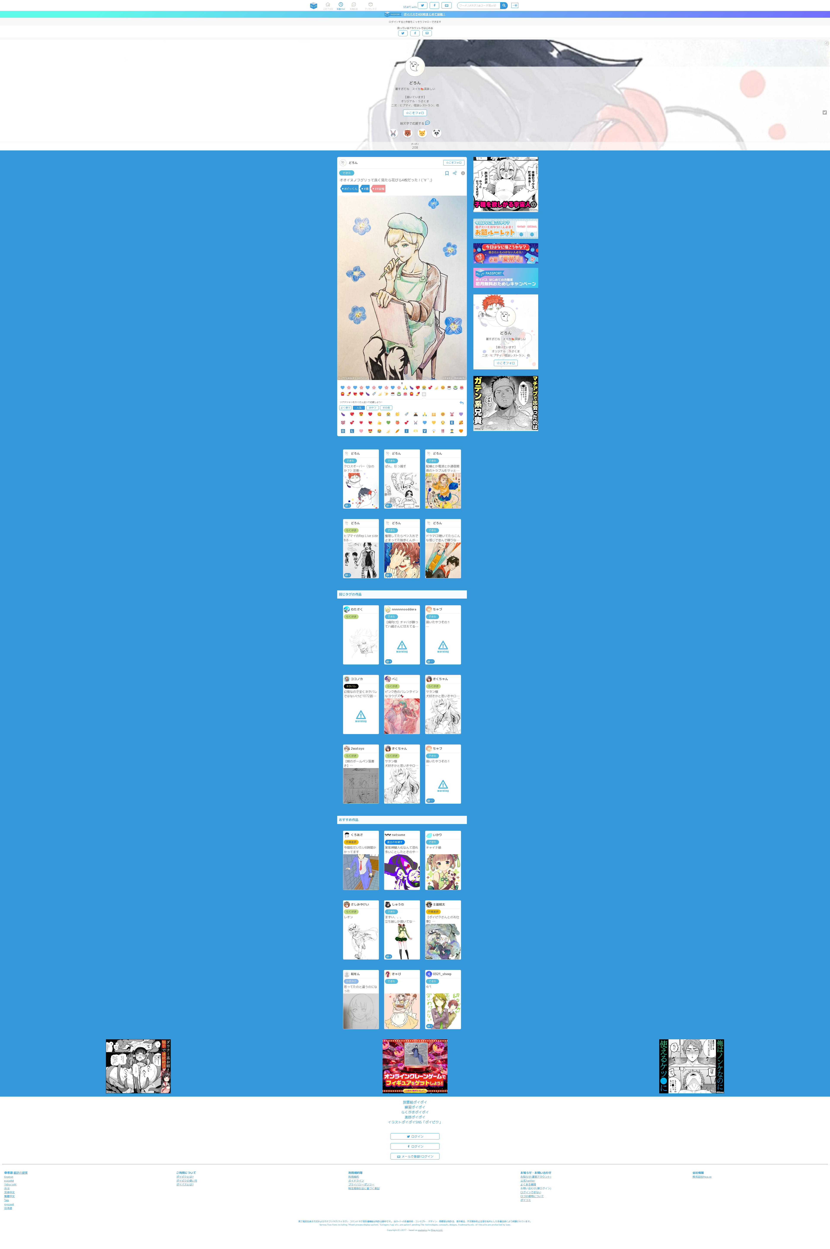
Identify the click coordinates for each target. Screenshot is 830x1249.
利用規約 (353, 1177)
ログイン (416, 1136)
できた (347, 173)
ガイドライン (356, 1180)
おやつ (372, 407)
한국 (7, 1188)
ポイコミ (525, 1200)
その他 (386, 407)
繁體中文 (9, 1196)
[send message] (427, 123)
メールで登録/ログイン (417, 1156)
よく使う (345, 407)
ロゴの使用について (532, 1196)
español (9, 1180)
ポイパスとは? (185, 1184)
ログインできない (530, 1192)
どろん (415, 83)
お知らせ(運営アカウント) (535, 1177)
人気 (359, 407)
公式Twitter (527, 1180)
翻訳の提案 (21, 1173)
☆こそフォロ (415, 113)
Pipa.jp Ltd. (437, 1229)
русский (9, 1204)
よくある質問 (528, 1184)
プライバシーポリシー (361, 1184)
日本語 (8, 1208)
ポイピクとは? (185, 1177)
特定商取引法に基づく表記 (364, 1188)
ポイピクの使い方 (186, 1180)
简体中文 (9, 1192)
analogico (422, 1229)
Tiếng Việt (10, 1184)
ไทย (6, 1200)
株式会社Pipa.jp (702, 1177)
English (8, 1177)
